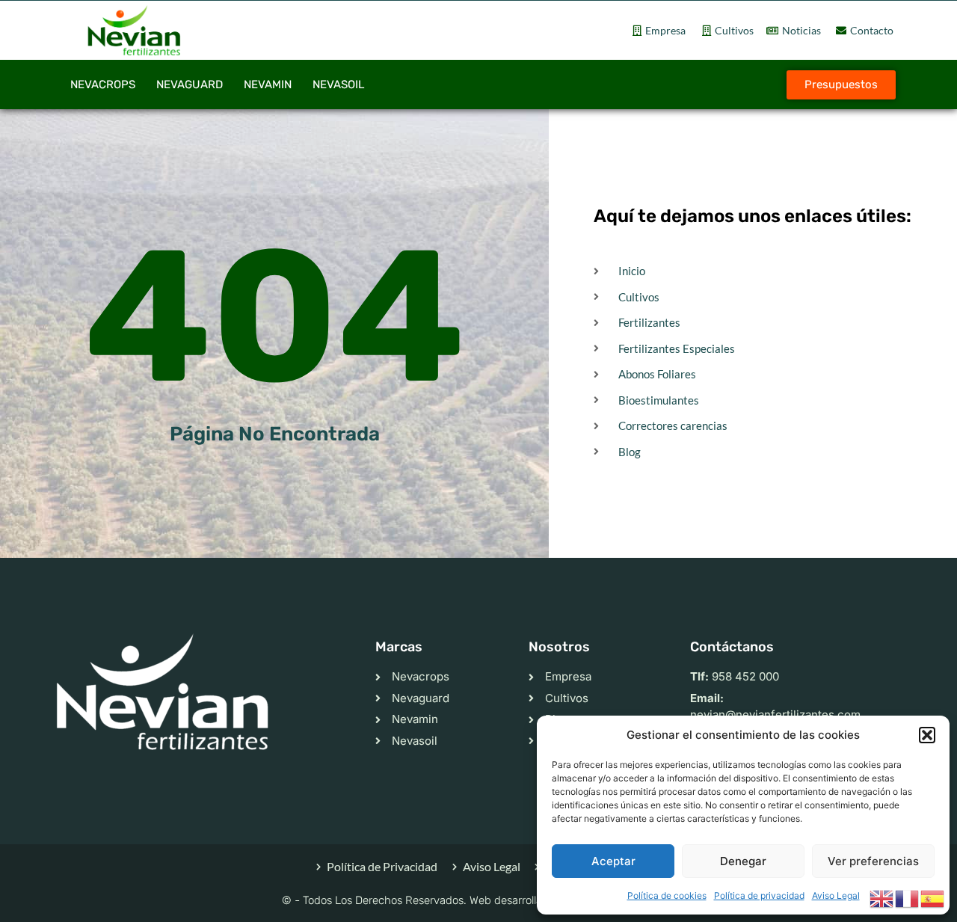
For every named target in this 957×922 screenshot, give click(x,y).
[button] (927, 735)
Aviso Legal (836, 895)
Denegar (743, 861)
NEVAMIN (268, 84)
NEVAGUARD (189, 84)
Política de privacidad (759, 895)
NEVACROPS (102, 84)
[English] (882, 897)
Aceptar (613, 861)
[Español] (933, 897)
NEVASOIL (338, 84)
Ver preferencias (873, 861)
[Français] (907, 897)
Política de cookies (667, 895)
